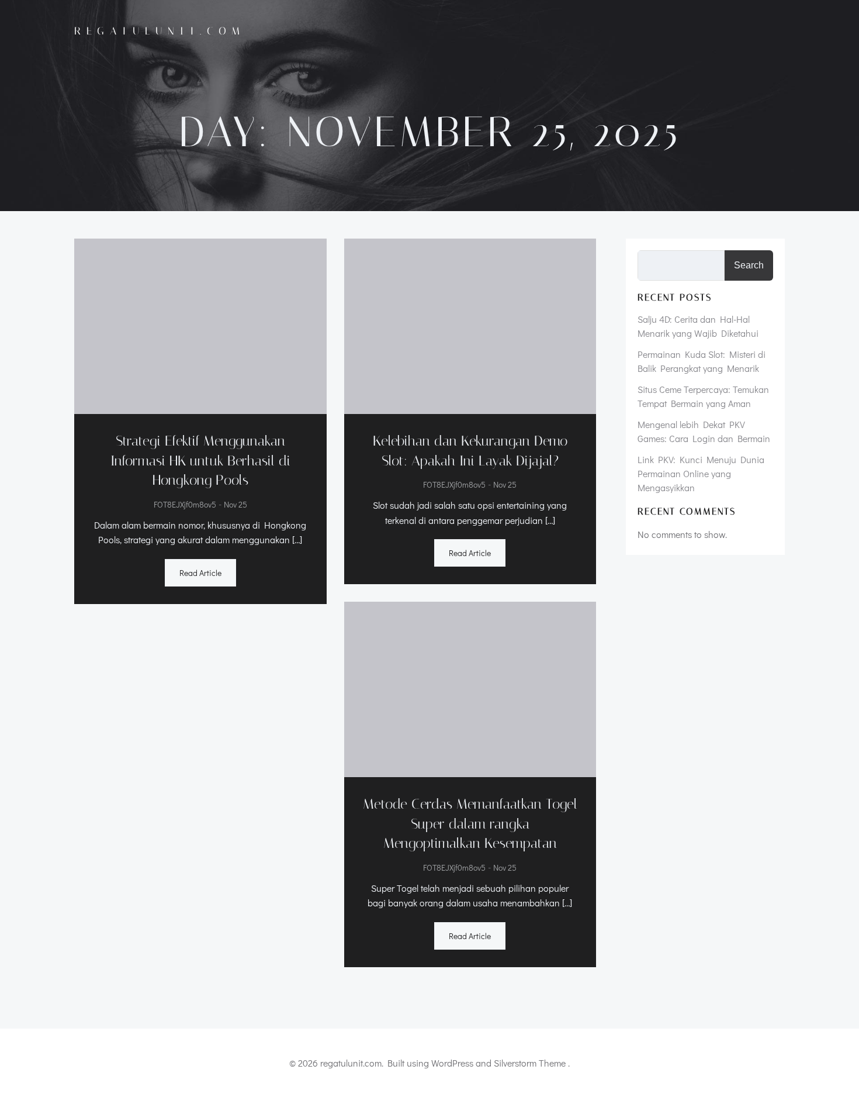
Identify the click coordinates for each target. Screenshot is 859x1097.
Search (749, 265)
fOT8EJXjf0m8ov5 (185, 505)
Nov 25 (235, 505)
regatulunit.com (159, 31)
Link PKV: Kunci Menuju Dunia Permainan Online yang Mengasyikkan (701, 473)
